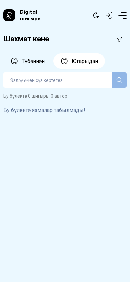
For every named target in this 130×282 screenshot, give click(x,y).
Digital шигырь (30, 15)
